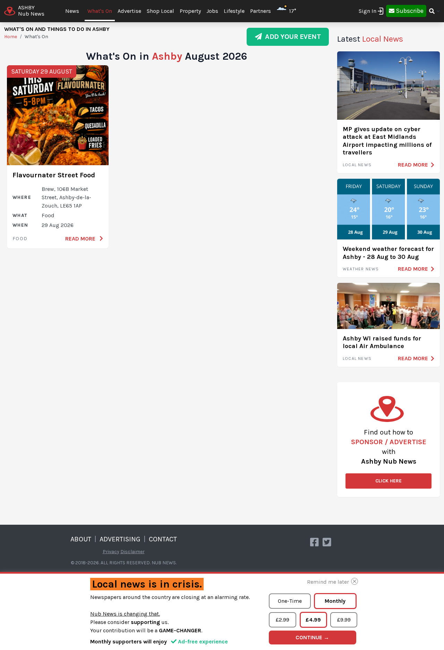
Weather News (361, 269)
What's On (99, 11)
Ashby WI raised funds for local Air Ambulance (382, 342)
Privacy (111, 552)
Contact (163, 539)
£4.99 (313, 619)
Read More (81, 238)
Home (10, 37)
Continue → (312, 637)
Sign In (367, 11)
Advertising (120, 539)
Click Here (388, 481)
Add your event (291, 37)
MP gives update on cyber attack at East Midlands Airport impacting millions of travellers (387, 141)
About (80, 539)
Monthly (335, 601)
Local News (357, 164)
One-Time (290, 601)
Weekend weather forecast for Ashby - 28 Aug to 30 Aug (388, 253)
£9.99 (344, 619)
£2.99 (282, 619)
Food (20, 239)
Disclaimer (132, 552)
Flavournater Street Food (53, 175)
